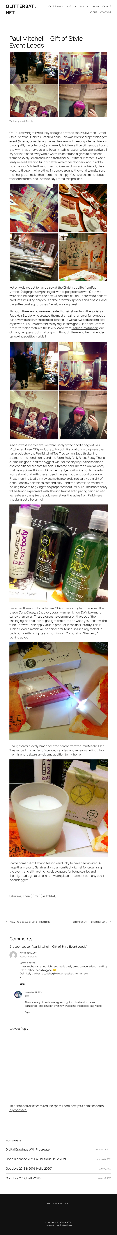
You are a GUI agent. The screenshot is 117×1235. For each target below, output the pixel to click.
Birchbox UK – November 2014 (90, 921)
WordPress (67, 1225)
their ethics (17, 179)
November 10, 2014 (28, 952)
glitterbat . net (58, 1203)
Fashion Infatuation (85, 328)
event (27, 895)
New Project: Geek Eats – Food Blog (30, 921)
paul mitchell (49, 895)
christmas (16, 895)
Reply (22, 983)
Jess (22, 121)
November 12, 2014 (33, 992)
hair (36, 895)
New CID (53, 296)
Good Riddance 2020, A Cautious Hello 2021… (37, 1159)
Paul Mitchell (88, 133)
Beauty (29, 121)
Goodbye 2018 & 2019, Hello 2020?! (29, 1168)
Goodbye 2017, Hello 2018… (24, 1178)
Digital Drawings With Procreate (28, 1149)
